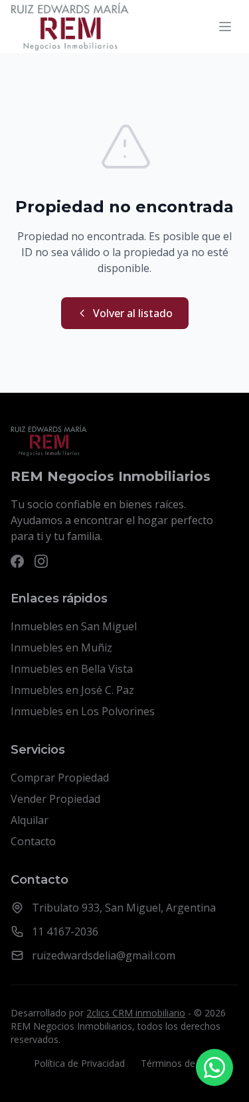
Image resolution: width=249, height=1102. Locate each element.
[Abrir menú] (225, 26)
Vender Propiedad (55, 799)
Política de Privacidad (79, 1063)
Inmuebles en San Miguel (74, 626)
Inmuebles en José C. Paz (72, 690)
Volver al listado (133, 313)
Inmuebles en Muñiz (61, 647)
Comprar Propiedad (60, 777)
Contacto (33, 841)
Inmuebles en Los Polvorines (83, 711)
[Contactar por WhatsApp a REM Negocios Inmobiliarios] (214, 1067)
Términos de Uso (178, 1063)
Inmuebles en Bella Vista (72, 668)
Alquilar (29, 820)
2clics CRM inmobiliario (135, 1012)
